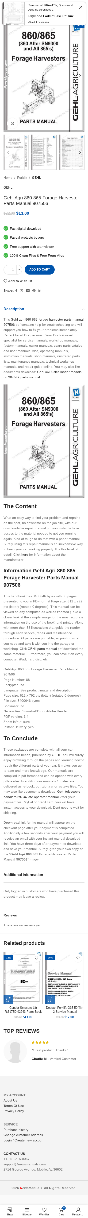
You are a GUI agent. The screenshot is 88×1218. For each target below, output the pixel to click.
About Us (10, 1100)
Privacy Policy (14, 1111)
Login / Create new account (24, 1140)
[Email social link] (28, 290)
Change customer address (23, 1135)
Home (8, 177)
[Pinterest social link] (34, 290)
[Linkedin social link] (40, 290)
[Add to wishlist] (36, 958)
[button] (8, 999)
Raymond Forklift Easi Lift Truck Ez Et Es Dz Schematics (52, 16)
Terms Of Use (14, 1106)
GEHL (36, 177)
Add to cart (39, 269)
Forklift (22, 177)
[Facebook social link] (16, 290)
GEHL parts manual (42, 649)
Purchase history (16, 1130)
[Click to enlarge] (12, 123)
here (24, 554)
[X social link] (22, 290)
